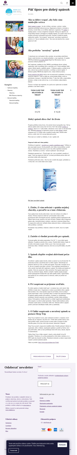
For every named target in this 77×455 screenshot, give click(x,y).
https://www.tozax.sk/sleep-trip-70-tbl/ (48, 342)
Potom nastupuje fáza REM (35, 74)
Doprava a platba (45, 400)
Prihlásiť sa (44, 384)
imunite (61, 130)
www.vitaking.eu (10, 410)
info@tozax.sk (47, 422)
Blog (7, 431)
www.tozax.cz (27, 405)
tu (44, 445)
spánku (65, 30)
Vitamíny (11, 93)
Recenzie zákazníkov (11, 428)
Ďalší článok (61, 356)
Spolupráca (8, 423)
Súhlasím (62, 445)
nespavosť (39, 130)
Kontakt (42, 411)
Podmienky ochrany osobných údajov (51, 406)
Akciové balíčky (12, 98)
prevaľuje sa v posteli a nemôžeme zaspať (53, 145)
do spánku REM (43, 60)
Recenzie (42, 409)
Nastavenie (13, 450)
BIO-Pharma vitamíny (15, 95)
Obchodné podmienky (46, 403)
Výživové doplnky (12, 88)
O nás (41, 398)
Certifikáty (8, 425)
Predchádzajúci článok (42, 356)
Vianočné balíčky (14, 100)
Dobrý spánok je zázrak (34, 26)
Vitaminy (9, 90)
